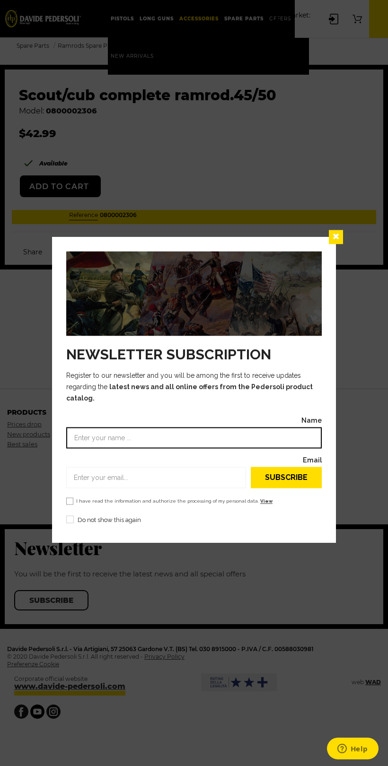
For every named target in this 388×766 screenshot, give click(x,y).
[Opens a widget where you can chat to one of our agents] (352, 749)
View (266, 501)
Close (336, 237)
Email (312, 460)
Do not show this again (109, 520)
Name (311, 421)
